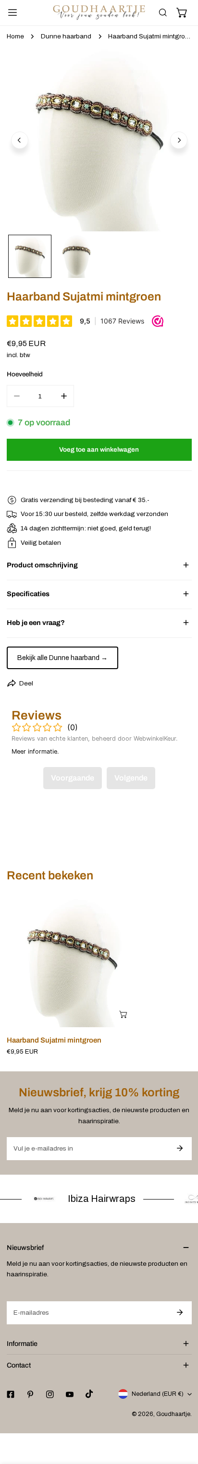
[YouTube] (69, 1394)
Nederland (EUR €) (158, 1394)
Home (15, 36)
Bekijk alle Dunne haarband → (62, 657)
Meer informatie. (35, 751)
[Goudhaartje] (99, 12)
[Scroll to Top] (181, 1414)
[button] (182, 13)
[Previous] (19, 140)
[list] (99, 139)
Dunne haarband (66, 36)
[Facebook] (10, 1394)
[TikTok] (89, 1394)
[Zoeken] (163, 13)
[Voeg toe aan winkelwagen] (124, 1014)
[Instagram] (50, 1394)
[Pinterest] (30, 1394)
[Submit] (180, 1148)
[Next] (178, 140)
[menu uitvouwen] (12, 13)
